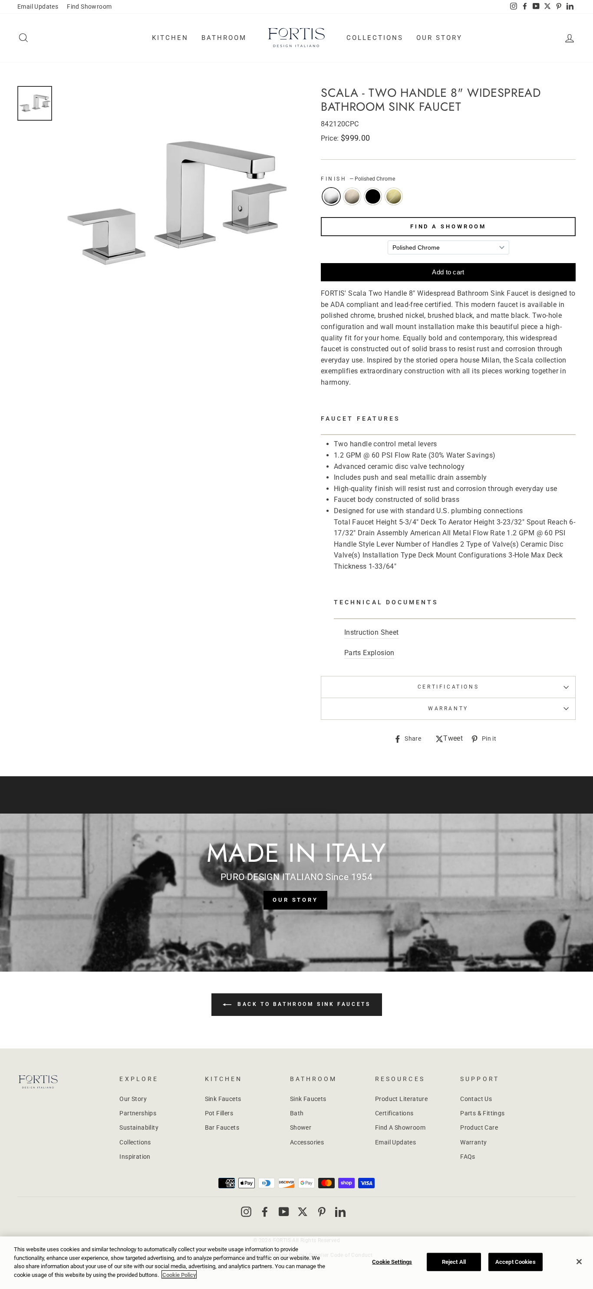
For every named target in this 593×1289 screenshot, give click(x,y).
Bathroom (224, 38)
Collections (374, 38)
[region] (296, 1262)
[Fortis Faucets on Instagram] (246, 1211)
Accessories (307, 1142)
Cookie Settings (392, 1262)
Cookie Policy (179, 1274)
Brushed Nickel (352, 196)
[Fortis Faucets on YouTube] (284, 1211)
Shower (300, 1127)
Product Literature (401, 1098)
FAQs (467, 1156)
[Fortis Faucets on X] (302, 1211)
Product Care (479, 1127)
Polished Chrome (331, 196)
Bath (297, 1113)
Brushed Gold (393, 196)
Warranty (473, 1142)
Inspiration (134, 1156)
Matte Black (373, 196)
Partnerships (137, 1113)
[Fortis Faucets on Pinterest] (321, 1211)
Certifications (448, 687)
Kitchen (170, 38)
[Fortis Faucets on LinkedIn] (340, 1211)
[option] (175, 202)
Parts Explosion (369, 653)
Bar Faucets (222, 1127)
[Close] (579, 1261)
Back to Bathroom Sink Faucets (303, 1005)
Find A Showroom (448, 226)
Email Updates (37, 6)
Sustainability (138, 1127)
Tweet (453, 739)
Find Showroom (89, 6)
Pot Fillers (219, 1113)
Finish (358, 179)
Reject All (454, 1262)
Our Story (439, 38)
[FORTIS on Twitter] (547, 7)
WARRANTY (448, 708)
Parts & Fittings (482, 1113)
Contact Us (476, 1098)
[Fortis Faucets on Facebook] (265, 1211)
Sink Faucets (223, 1098)
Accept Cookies (515, 1262)
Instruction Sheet (371, 632)
